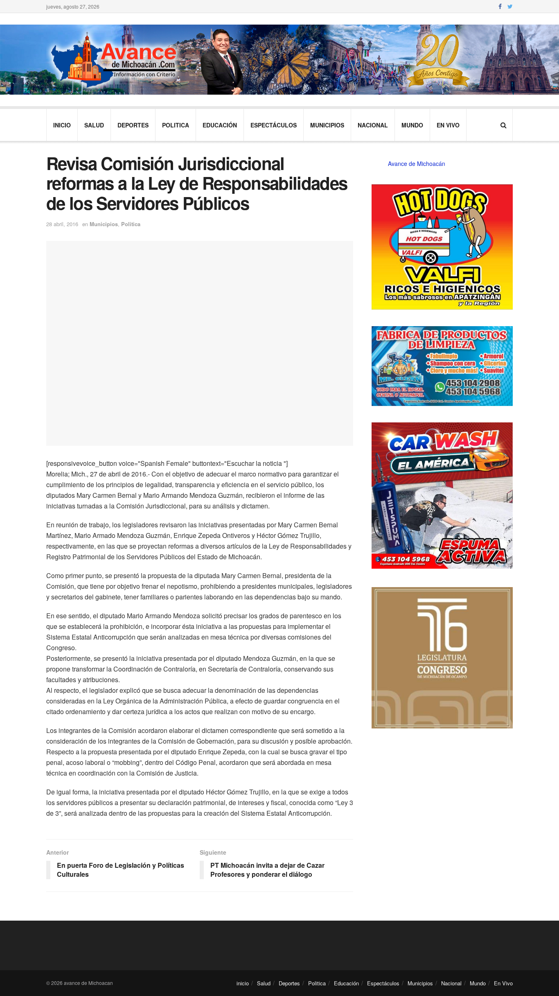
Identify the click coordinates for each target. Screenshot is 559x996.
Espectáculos (273, 125)
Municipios (327, 125)
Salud (94, 125)
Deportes (133, 125)
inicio (62, 125)
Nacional (373, 125)
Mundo (412, 125)
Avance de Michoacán (416, 163)
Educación (220, 125)
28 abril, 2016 (62, 224)
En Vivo (448, 125)
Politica (175, 125)
